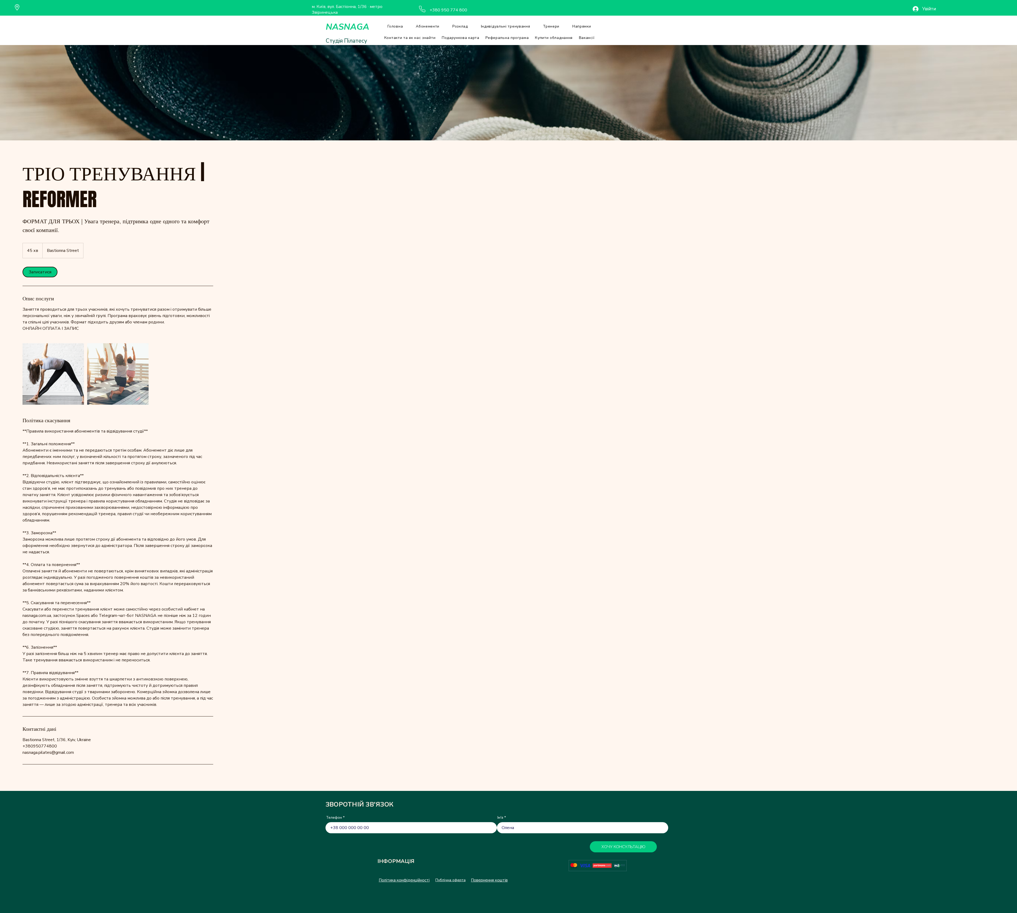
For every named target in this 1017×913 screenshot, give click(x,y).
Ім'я (500, 818)
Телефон (334, 818)
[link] (40, 272)
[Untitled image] (53, 374)
